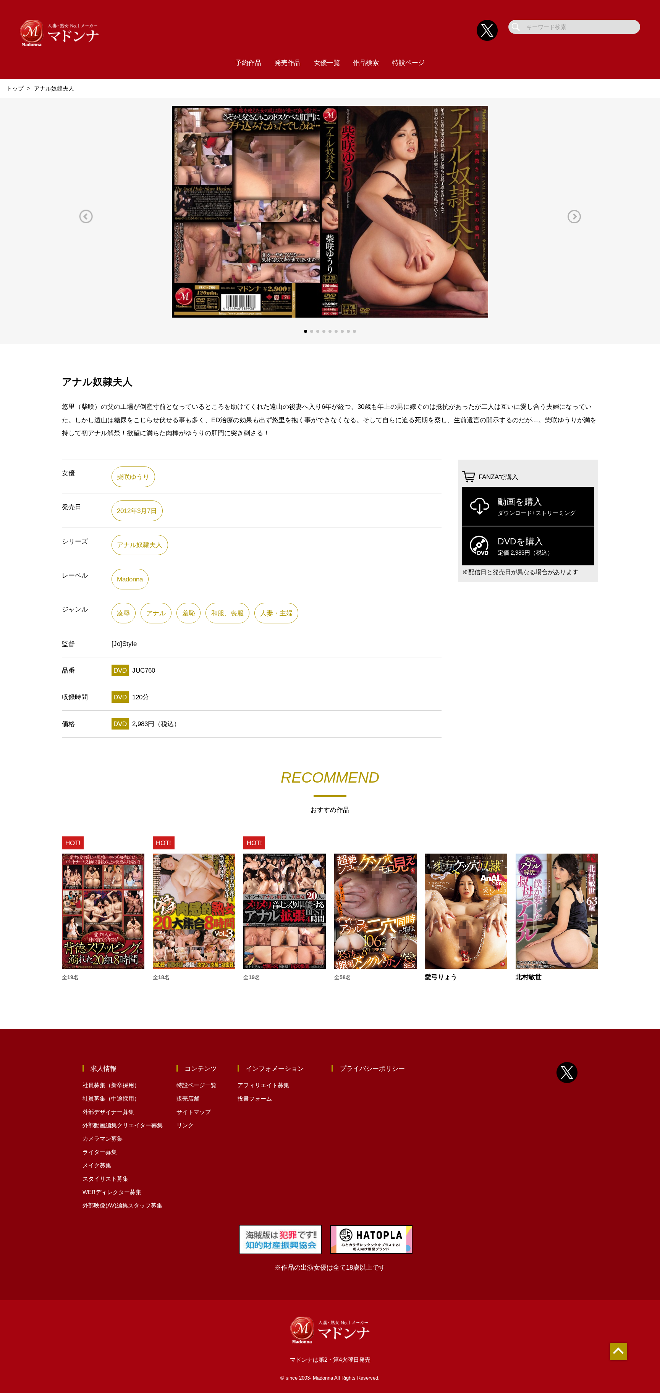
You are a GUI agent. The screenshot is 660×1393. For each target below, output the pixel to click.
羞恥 (188, 613)
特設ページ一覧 (196, 1085)
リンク (185, 1125)
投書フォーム (255, 1098)
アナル (156, 613)
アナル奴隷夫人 (139, 545)
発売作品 (288, 62)
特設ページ (408, 62)
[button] (86, 216)
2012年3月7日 (137, 511)
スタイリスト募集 (105, 1178)
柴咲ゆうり (133, 477)
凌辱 (123, 613)
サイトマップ (193, 1112)
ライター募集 (99, 1152)
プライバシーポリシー (372, 1068)
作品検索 (366, 62)
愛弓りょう (441, 977)
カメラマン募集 (102, 1138)
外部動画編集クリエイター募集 (122, 1125)
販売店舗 (187, 1098)
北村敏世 (529, 977)
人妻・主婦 (276, 613)
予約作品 (248, 62)
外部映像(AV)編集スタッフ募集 (122, 1205)
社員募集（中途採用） (111, 1098)
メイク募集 (96, 1165)
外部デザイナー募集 (108, 1112)
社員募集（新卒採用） (111, 1085)
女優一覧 (327, 62)
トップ (15, 88)
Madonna (130, 579)
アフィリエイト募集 (263, 1085)
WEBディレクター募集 (111, 1192)
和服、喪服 (227, 613)
